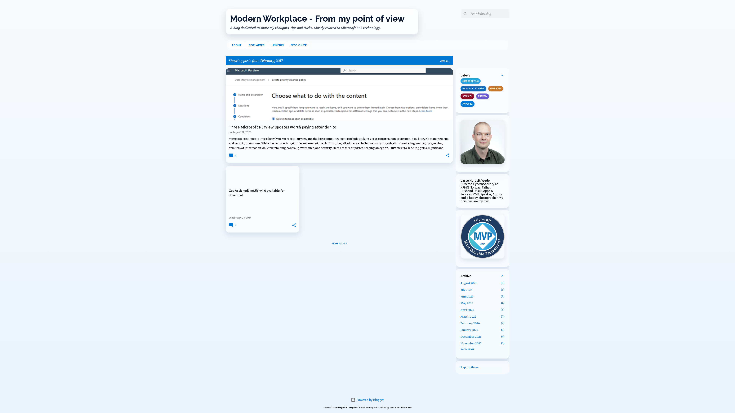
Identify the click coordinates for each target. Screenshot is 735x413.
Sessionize (299, 45)
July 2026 (466, 290)
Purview (482, 96)
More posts (339, 243)
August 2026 (469, 283)
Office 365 (495, 88)
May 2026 (467, 303)
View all (445, 61)
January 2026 (469, 330)
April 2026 (467, 310)
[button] (447, 156)
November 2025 (471, 343)
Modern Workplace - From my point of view (317, 19)
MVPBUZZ (467, 104)
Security (467, 96)
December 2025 (471, 336)
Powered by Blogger (370, 400)
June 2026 (467, 296)
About (237, 45)
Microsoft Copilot (473, 88)
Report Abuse (470, 367)
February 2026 (470, 323)
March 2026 (468, 316)
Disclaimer (256, 45)
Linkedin (277, 45)
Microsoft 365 (470, 81)
